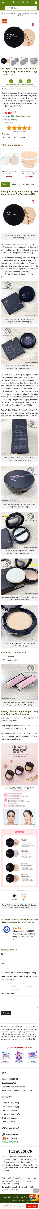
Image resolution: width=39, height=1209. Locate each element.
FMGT (17, 1027)
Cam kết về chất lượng (10, 1107)
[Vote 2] (14, 128)
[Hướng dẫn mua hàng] (19, 1057)
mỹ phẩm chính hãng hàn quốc (16, 1029)
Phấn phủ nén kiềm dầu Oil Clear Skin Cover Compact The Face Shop (10, 174)
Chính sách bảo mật (9, 1118)
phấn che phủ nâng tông (23, 1039)
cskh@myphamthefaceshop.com (19, 1090)
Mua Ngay (32, 1206)
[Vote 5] (29, 128)
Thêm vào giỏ (18, 1206)
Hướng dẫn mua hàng (10, 1103)
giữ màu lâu (24, 1027)
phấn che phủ (29, 1032)
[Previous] (5, 37)
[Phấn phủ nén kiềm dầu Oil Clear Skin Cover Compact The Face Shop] (10, 160)
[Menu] (3, 2)
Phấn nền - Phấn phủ (18, 89)
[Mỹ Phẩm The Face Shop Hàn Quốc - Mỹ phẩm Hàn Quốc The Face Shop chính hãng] (19, 2)
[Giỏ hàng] (36, 2)
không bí (32, 1027)
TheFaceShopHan (18, 1087)
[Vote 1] (9, 128)
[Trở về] (3, 7)
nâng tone (12, 1032)
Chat (8, 1206)
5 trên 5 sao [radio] (6, 990)
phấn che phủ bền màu (9, 1034)
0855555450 (13, 1079)
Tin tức (16, 1197)
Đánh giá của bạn (7, 980)
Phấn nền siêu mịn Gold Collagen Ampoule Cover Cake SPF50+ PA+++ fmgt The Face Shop (29, 175)
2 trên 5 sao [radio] (16, 983)
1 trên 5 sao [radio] (4, 983)
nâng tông (19, 1032)
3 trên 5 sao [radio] (6, 986)
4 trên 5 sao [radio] (21, 986)
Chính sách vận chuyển (11, 1114)
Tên (3, 954)
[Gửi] (34, 8)
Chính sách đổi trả (9, 1122)
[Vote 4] (24, 128)
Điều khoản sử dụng (9, 1110)
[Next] (34, 37)
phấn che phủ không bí (24, 1036)
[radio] (7, 137)
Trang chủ (4, 13)
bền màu (11, 1027)
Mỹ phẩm (13, 13)
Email (3, 963)
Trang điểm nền (23, 13)
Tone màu (5, 134)
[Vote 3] (19, 128)
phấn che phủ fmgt (24, 1034)
